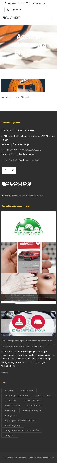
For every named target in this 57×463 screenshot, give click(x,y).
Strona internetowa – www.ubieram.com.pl (28, 268)
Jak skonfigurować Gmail (16, 395)
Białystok (9, 390)
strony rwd (10, 435)
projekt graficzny (12, 405)
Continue (5, 372)
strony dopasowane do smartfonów (22, 430)
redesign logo (11, 415)
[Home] (11, 18)
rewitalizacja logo (13, 425)
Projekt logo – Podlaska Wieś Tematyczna (28, 238)
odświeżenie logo (32, 400)
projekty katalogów (32, 410)
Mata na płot (37, 195)
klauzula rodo (11, 400)
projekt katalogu (34, 405)
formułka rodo (26, 390)
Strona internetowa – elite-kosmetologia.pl (28, 299)
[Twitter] (12, 170)
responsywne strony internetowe (20, 420)
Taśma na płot (19, 195)
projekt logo (10, 410)
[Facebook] (5, 170)
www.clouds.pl (32, 160)
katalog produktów (43, 395)
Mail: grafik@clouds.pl (10, 160)
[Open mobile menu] (51, 19)
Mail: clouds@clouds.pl (31, 150)
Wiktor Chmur (25, 346)
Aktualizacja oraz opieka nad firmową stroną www (27, 340)
